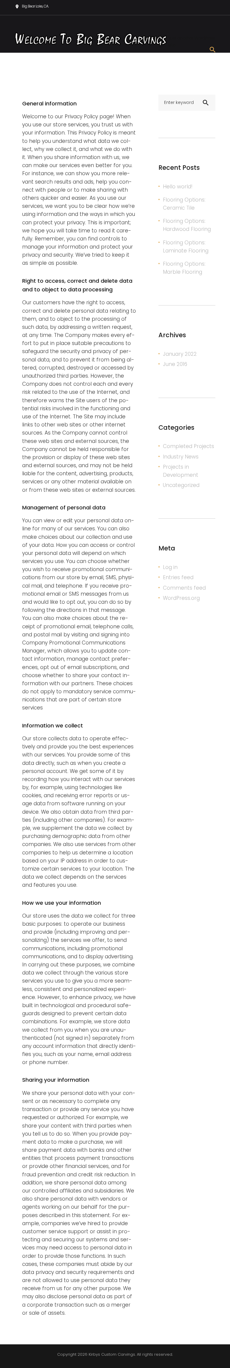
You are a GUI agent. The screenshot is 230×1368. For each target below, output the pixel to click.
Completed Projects (188, 446)
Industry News (181, 456)
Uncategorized (181, 485)
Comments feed (184, 587)
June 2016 (175, 364)
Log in (170, 567)
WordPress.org (181, 598)
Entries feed (178, 577)
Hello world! (178, 186)
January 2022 (180, 354)
